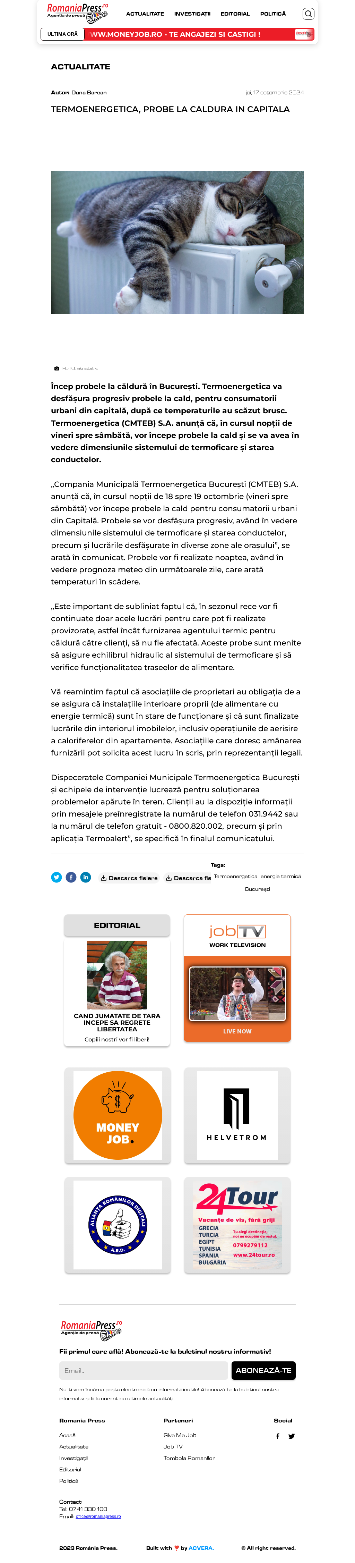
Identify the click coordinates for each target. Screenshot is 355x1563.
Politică (68, 1481)
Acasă (67, 1435)
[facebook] (73, 878)
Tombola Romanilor (189, 1458)
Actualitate (73, 1446)
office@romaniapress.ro (98, 1516)
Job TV (173, 1446)
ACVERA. (201, 1548)
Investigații (73, 1458)
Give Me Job (180, 1435)
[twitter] (58, 878)
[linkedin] (87, 878)
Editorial (70, 1469)
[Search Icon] (308, 14)
